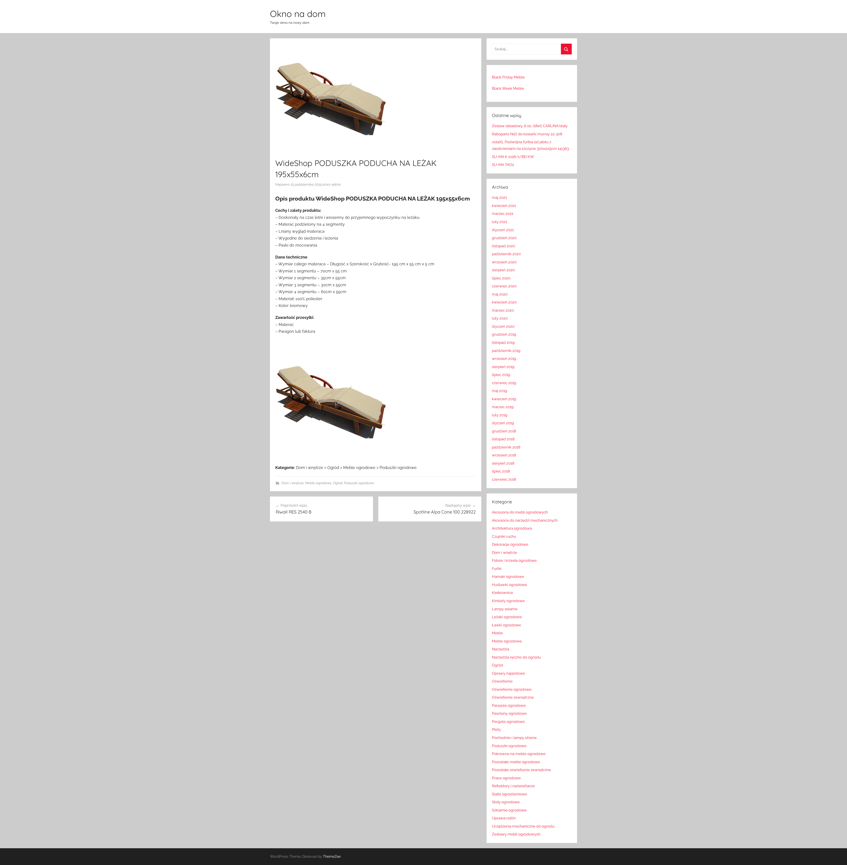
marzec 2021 (502, 213)
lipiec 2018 (501, 471)
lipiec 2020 (501, 278)
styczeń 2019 (503, 423)
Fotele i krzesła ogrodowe (514, 560)
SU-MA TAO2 (503, 164)
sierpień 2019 (503, 367)
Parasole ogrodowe (509, 705)
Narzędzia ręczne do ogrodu (516, 657)
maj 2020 (500, 294)
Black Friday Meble (508, 77)
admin (336, 184)
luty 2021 (499, 222)
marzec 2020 (503, 310)
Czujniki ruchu (504, 536)
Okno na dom (298, 13)
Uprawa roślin (504, 818)
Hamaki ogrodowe (508, 576)
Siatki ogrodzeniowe (509, 794)
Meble (497, 633)
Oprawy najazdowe (508, 673)
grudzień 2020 (504, 238)
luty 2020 (500, 318)
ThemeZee (332, 856)
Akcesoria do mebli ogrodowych (520, 512)
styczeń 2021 (503, 230)
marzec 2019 (502, 407)
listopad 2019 (503, 342)
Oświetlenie (502, 681)
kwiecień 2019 (504, 399)
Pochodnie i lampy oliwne (514, 737)
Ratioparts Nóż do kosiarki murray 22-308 (527, 134)
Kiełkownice (502, 592)
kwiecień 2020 (504, 302)
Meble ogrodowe (318, 483)
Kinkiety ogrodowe (508, 601)
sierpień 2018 (503, 463)
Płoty (496, 729)
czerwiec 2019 (504, 383)
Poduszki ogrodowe (359, 483)
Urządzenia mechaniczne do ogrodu (523, 826)
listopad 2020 (503, 246)
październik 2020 (506, 254)
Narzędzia (500, 649)
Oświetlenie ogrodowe (512, 689)
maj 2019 (499, 391)
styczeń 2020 (503, 326)
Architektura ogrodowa (512, 528)
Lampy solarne (504, 609)
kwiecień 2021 (504, 205)
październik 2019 (506, 350)
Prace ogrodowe (506, 778)
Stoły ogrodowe (506, 802)
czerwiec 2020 (504, 286)
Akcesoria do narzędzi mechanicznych (525, 520)
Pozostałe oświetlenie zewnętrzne (521, 770)
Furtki (497, 568)
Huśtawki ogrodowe (509, 584)
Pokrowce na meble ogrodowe (518, 754)
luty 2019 (499, 415)
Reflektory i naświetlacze (513, 786)
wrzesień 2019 (504, 358)
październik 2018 (506, 447)
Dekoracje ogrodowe (510, 544)
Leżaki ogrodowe (507, 617)
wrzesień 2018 (504, 455)
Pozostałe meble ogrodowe (516, 762)
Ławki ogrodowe (506, 625)
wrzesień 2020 (504, 262)
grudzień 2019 (504, 334)
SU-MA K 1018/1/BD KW (513, 156)
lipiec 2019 (501, 374)
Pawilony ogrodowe (509, 713)
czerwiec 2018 (504, 479)
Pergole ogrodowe (508, 721)
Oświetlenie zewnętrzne (513, 697)
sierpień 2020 (503, 270)
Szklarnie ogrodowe (509, 810)
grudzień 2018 (504, 431)
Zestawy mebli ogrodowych (516, 834)
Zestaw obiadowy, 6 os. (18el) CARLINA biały (530, 126)
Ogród (338, 483)
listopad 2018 (503, 439)
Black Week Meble (508, 88)
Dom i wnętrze (292, 483)
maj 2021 (499, 197)
